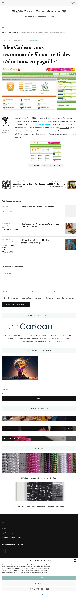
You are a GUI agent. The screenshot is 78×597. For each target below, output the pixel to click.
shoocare (58, 166)
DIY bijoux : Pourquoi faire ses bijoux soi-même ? (39, 478)
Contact (4, 528)
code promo (34, 166)
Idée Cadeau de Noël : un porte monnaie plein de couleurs (40, 225)
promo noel (46, 166)
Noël (3, 229)
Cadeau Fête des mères (8, 246)
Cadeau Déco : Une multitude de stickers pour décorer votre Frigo (39, 506)
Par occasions (34, 40)
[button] (75, 561)
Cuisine (36, 504)
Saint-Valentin (7, 253)
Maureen (5, 125)
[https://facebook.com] (4, 551)
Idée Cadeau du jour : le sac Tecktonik (38, 206)
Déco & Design (44, 504)
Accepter (39, 578)
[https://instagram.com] (8, 551)
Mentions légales (8, 533)
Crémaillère (28, 504)
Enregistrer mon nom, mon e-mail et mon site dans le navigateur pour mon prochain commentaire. (40, 298)
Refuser (39, 583)
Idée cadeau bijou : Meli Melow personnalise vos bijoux (35, 241)
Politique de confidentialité (30, 594)
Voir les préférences (39, 589)
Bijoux (39, 475)
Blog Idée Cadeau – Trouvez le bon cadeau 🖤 (39, 11)
